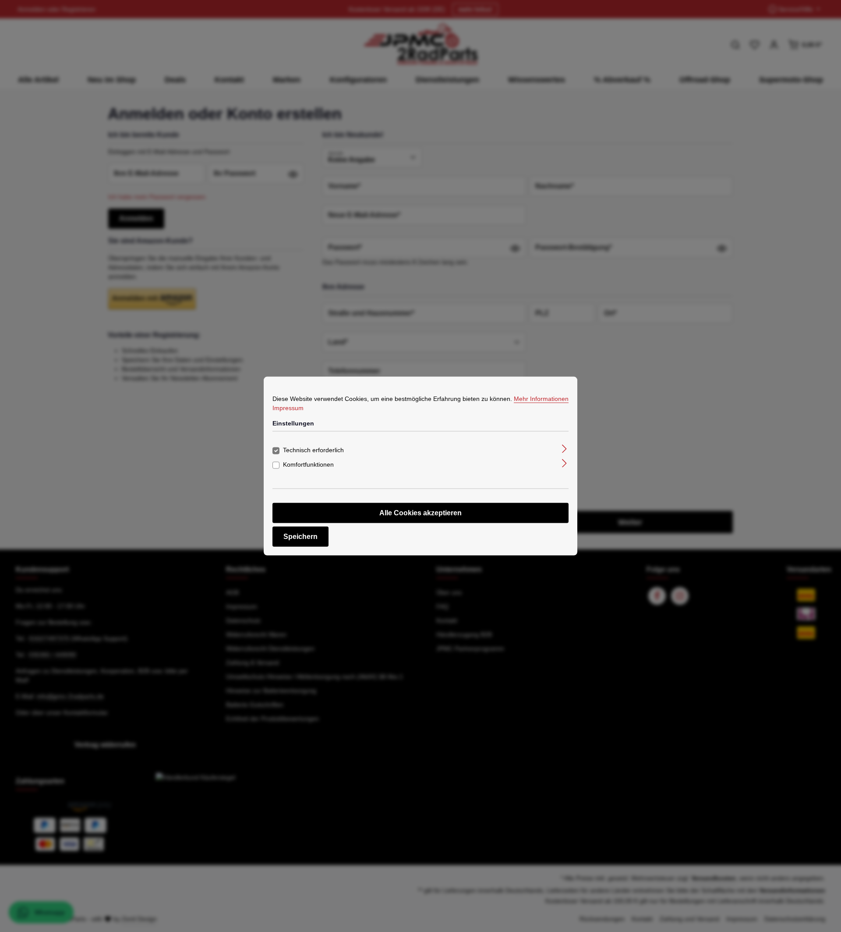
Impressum (288, 407)
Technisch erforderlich (313, 450)
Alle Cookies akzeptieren (420, 513)
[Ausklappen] (564, 448)
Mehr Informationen (541, 398)
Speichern (300, 536)
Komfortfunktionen (308, 464)
